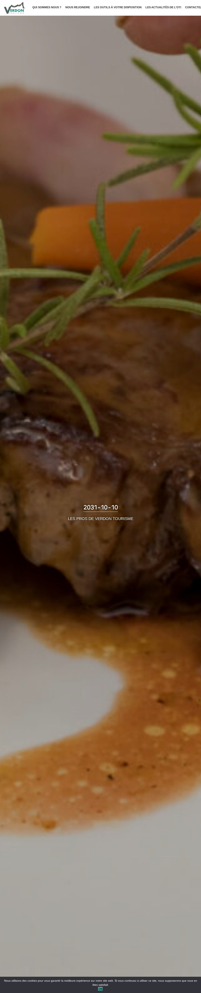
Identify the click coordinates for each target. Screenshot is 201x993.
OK (100, 988)
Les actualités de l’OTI (163, 7)
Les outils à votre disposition (118, 7)
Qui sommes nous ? (46, 7)
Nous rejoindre (77, 7)
